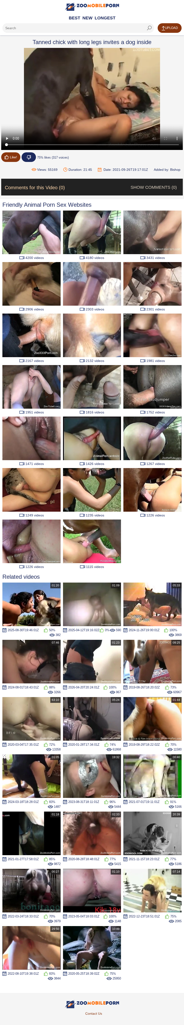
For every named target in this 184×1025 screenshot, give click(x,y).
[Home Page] (92, 7)
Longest (105, 18)
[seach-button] (149, 28)
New (87, 18)
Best (74, 18)
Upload (171, 28)
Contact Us (93, 1013)
